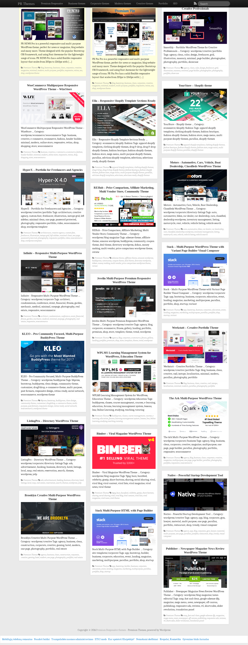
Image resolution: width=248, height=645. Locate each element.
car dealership (218, 229)
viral (113, 495)
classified (171, 232)
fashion (79, 152)
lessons (143, 418)
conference (65, 316)
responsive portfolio (57, 238)
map (34, 483)
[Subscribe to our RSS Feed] (195, 4)
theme (135, 340)
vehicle (180, 234)
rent (175, 234)
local (29, 483)
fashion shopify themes (187, 147)
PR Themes (26, 4)
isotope (214, 383)
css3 (209, 383)
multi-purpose (50, 70)
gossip (139, 493)
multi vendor (116, 263)
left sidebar (54, 235)
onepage (61, 319)
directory (75, 480)
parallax (186, 150)
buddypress (96, 261)
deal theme (129, 261)
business (56, 68)
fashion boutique (170, 147)
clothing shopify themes (215, 145)
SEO (175, 3)
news (176, 618)
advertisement (50, 480)
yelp (80, 483)
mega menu (213, 147)
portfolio (60, 70)
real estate (41, 483)
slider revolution (182, 621)
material (220, 531)
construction (65, 555)
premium (111, 340)
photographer (205, 70)
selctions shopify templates (103, 175)
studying (103, 421)
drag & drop (97, 170)
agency (186, 68)
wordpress (148, 340)
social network (71, 406)
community (107, 261)
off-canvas (193, 618)
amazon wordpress (145, 258)
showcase (175, 73)
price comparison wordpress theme (136, 263)
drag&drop (50, 403)
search (59, 483)
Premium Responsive (52, 3)
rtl (165, 621)
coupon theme (118, 261)
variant (173, 315)
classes (125, 416)
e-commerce (61, 152)
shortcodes (170, 621)
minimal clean (66, 235)
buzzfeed (124, 493)
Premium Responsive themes (111, 630)
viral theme (115, 498)
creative (78, 68)
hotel (82, 480)
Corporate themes (100, 3)
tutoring (119, 421)
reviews (222, 618)
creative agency (58, 233)
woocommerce (40, 157)
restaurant (203, 534)
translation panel (197, 621)
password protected (29, 238)
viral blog (119, 495)
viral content (129, 495)
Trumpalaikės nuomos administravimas (72, 639)
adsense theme (118, 258)
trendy (216, 534)
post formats (33, 406)
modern (41, 70)
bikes (200, 229)
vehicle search (202, 234)
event (223, 310)
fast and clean (194, 615)
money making (104, 263)
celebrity (132, 493)
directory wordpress (143, 261)
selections (119, 175)
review (95, 266)
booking (60, 480)
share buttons (148, 493)
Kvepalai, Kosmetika (170, 639)
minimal (33, 70)
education (216, 310)
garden (30, 319)
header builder (27, 155)
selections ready (130, 175)
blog (42, 68)
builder (127, 566)
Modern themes (123, 3)
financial (80, 316)
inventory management (204, 232)
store (31, 157)
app (185, 310)
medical (45, 319)
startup (167, 315)
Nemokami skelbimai (147, 639)
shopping (24, 157)
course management (136, 416)
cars (165, 232)
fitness (23, 319)
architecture (46, 233)
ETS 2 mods (101, 639)
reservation (50, 483)
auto (185, 229)
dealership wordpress (185, 232)
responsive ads (213, 618)
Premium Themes (30, 68)
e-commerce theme (64, 403)
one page (76, 235)
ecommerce (71, 152)
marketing (184, 312)
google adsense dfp (207, 615)
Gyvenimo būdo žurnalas (196, 639)
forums (112, 418)
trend (141, 340)
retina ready (59, 406)
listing (216, 232)
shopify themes (197, 150)
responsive (69, 70)
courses (149, 416)
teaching (111, 421)
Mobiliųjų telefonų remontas (17, 639)
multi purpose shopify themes (132, 172)
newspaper (183, 618)
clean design (71, 400)
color (197, 68)
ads (42, 480)
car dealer (207, 229)
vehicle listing (189, 234)
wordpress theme (32, 73)
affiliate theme (131, 258)
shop (23, 73)
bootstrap (48, 68)
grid (216, 68)
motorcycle (168, 234)
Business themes (76, 3)
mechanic (37, 319)
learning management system (127, 418)
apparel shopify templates (194, 145)
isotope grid (44, 235)
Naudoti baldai (42, 639)
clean (63, 68)
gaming (31, 557)
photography (217, 70)
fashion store (202, 147)
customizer (41, 403)
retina (76, 70)
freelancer (210, 68)
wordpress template (33, 241)
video (68, 238)
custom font (70, 233)
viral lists (139, 495)
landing (167, 312)
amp (185, 615)
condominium (54, 316)
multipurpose (194, 312)
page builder (194, 70)
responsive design (46, 406)
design (202, 68)
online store (53, 155)
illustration (168, 70)
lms (148, 418)
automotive (192, 229)
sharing (95, 495)
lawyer (213, 531)
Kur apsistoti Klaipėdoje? (121, 639)
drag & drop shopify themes (114, 170)
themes (65, 483)
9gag (114, 493)
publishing (202, 618)
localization (168, 386)
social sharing (104, 495)
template (128, 340)
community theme (28, 403)
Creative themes (144, 3)
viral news (105, 498)
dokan (94, 263)
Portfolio (163, 3)
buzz (118, 493)
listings (24, 483)
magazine (25, 70)
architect (44, 316)
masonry (177, 70)
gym (208, 531)
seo (81, 70)
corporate (70, 68)
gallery (150, 338)
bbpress (44, 400)
